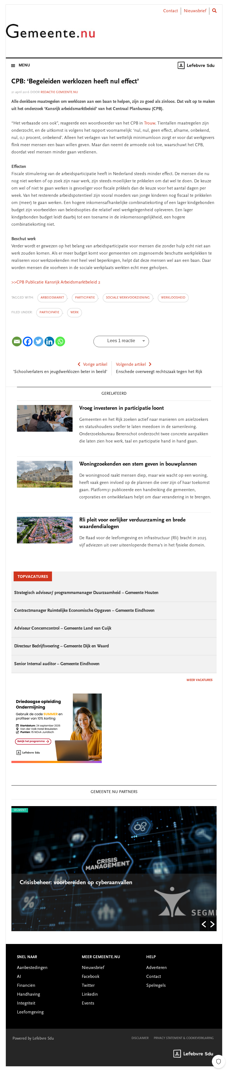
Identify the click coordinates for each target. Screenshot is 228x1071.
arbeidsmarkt (52, 297)
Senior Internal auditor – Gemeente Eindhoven (57, 664)
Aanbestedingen (32, 968)
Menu (24, 66)
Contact (170, 11)
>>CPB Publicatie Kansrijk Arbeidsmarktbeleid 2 (55, 282)
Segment (20, 810)
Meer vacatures (199, 680)
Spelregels (156, 985)
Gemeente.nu (50, 34)
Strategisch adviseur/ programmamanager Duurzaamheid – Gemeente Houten (86, 593)
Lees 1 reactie (121, 340)
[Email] (17, 341)
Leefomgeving (30, 1012)
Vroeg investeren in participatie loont (121, 408)
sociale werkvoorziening (128, 297)
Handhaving (28, 994)
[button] (204, 924)
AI (19, 977)
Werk (74, 312)
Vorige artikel (95, 364)
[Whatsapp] (60, 341)
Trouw (149, 123)
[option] (114, 868)
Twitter (88, 985)
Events (88, 1003)
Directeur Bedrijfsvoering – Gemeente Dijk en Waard (61, 646)
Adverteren (156, 968)
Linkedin (90, 994)
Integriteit (26, 1003)
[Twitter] (38, 341)
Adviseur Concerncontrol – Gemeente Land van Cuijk (62, 628)
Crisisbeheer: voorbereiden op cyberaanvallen (77, 883)
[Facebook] (28, 341)
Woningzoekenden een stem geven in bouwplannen (138, 464)
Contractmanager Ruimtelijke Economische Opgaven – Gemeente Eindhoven (84, 610)
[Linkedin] (49, 341)
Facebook (90, 977)
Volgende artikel (131, 364)
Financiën (26, 985)
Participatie (49, 312)
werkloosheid (173, 297)
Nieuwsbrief (195, 11)
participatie (85, 297)
